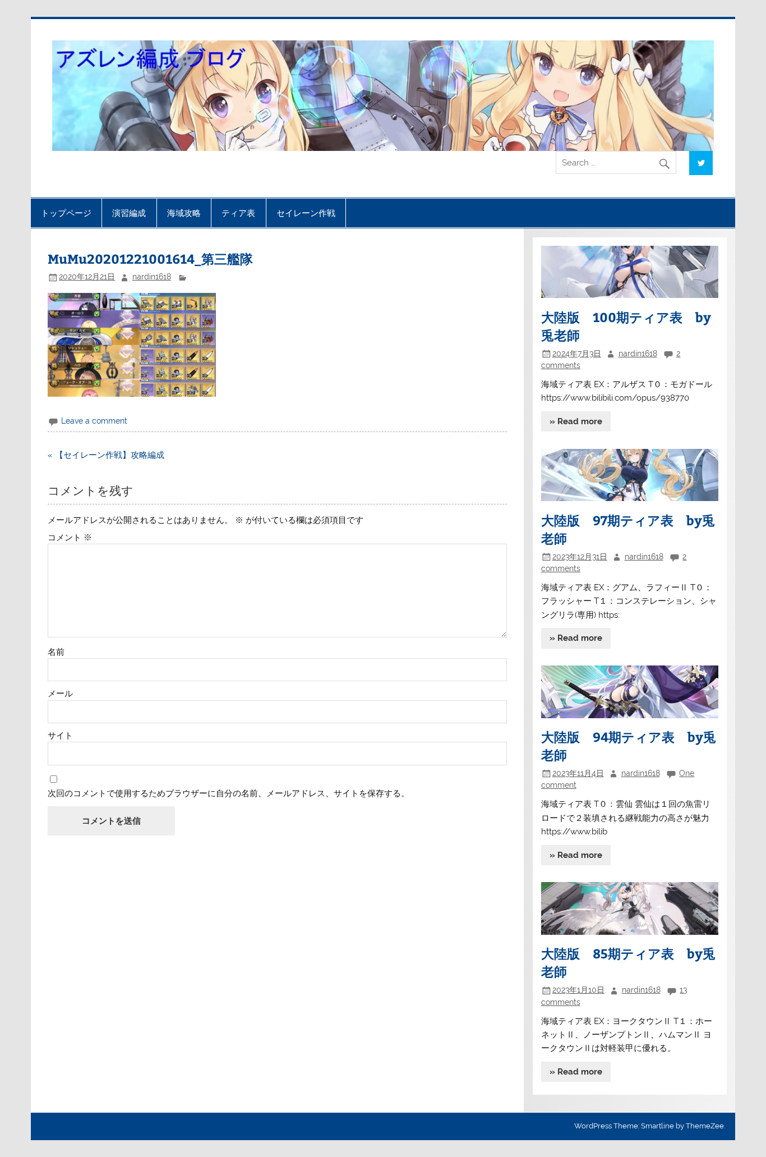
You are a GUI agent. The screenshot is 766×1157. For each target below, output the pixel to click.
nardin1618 (151, 276)
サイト (60, 736)
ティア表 (238, 213)
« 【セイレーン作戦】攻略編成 (106, 455)
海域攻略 (184, 213)
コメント (70, 538)
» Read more (576, 421)
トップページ (66, 213)
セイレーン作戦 (305, 213)
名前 (56, 652)
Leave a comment (94, 420)
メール (60, 694)
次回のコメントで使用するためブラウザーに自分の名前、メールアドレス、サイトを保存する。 (228, 793)
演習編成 (129, 213)
